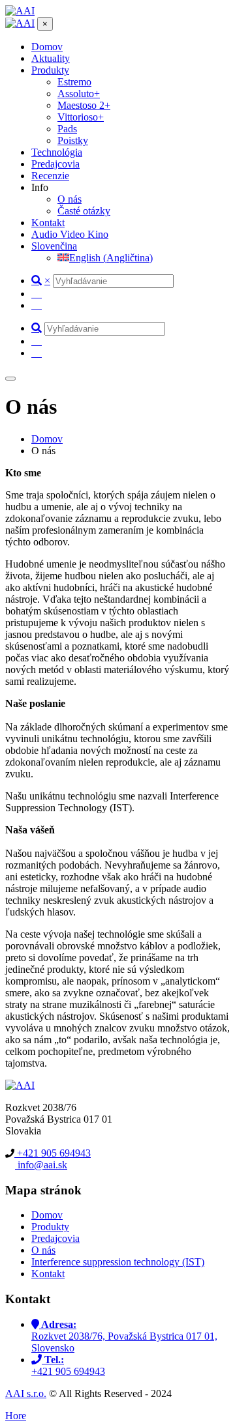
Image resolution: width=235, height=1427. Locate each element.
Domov (47, 1214)
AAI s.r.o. (25, 1393)
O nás (43, 1250)
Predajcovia (55, 1238)
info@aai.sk (41, 1164)
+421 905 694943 (52, 1153)
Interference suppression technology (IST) (117, 1261)
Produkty (50, 1226)
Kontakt (48, 1273)
